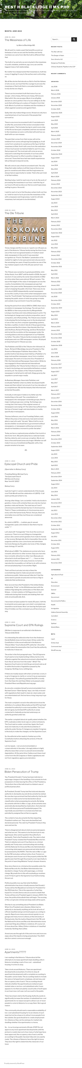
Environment (55, 586)
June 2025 (54, 120)
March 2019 (55, 323)
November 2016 (56, 405)
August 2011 (55, 548)
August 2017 (55, 371)
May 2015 (54, 461)
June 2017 (54, 379)
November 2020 (56, 293)
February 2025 (55, 135)
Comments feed (56, 646)
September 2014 (56, 480)
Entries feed (55, 643)
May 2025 (54, 124)
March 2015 (55, 469)
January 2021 (55, 285)
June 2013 (54, 514)
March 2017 (55, 390)
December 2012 (56, 518)
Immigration (55, 608)
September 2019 (56, 308)
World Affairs (55, 627)
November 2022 (56, 229)
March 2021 (55, 278)
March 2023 (55, 218)
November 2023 (56, 191)
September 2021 (56, 266)
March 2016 (55, 428)
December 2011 (56, 540)
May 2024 (54, 169)
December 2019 (56, 300)
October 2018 (55, 341)
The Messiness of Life (18, 40)
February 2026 (55, 94)
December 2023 (56, 188)
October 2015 (55, 443)
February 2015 (55, 473)
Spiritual (53, 623)
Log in (53, 639)
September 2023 (56, 195)
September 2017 (56, 368)
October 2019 (55, 304)
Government (55, 597)
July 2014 (54, 488)
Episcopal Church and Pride (21, 464)
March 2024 (55, 176)
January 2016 (55, 435)
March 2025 (55, 131)
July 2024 (54, 161)
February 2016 (55, 431)
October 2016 (55, 409)
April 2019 (54, 319)
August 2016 (55, 413)
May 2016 (54, 420)
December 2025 (56, 101)
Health (53, 604)
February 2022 (55, 251)
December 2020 (56, 289)
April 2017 (54, 386)
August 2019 (55, 311)
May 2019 (54, 315)
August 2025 (55, 116)
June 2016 (54, 416)
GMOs (53, 593)
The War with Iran (56, 52)
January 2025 (55, 139)
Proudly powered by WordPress (14, 1063)
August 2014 (55, 484)
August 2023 (55, 199)
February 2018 (55, 360)
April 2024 (54, 173)
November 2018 (56, 338)
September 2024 (56, 154)
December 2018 (56, 334)
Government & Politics (58, 601)
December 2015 (56, 439)
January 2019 (55, 330)
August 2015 (55, 450)
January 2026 (55, 98)
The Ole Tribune (14, 213)
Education (54, 582)
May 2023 (54, 210)
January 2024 (55, 184)
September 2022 (56, 233)
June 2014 (54, 491)
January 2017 (55, 398)
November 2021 (56, 259)
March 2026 (55, 90)
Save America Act (57, 59)
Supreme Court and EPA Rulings (24, 625)
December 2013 (56, 503)
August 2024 (55, 158)
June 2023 (54, 206)
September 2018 (56, 345)
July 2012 (54, 536)
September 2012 (56, 529)
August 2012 (55, 533)
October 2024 (55, 150)
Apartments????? (15, 952)
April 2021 (54, 274)
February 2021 (55, 281)
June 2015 (54, 458)
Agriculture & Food (57, 574)
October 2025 (55, 109)
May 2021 (54, 270)
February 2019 (55, 326)
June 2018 (54, 353)
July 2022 (54, 240)
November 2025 (56, 105)
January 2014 (55, 499)
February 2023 (55, 221)
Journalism (54, 616)
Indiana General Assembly (59, 612)
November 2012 (56, 521)
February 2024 (55, 180)
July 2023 (54, 203)
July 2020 (54, 296)
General (53, 590)
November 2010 (56, 563)
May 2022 (54, 248)
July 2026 (54, 86)
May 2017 (54, 383)
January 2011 (55, 559)
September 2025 (56, 113)
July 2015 (54, 454)
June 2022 (54, 244)
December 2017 (56, 364)
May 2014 (54, 495)
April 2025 (54, 128)
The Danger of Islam (57, 55)
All (52, 578)
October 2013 (55, 506)
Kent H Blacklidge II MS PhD (37, 7)
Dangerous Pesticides (58, 63)
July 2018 (54, 349)
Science (53, 620)
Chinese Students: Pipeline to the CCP (63, 67)
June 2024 (54, 165)
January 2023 (55, 225)
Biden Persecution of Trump (21, 771)
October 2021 (55, 263)
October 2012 (55, 525)
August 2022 (55, 236)
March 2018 (55, 356)
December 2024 (56, 143)
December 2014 (56, 476)
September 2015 (56, 446)
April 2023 (54, 214)
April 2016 (54, 424)
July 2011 (54, 551)
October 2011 (55, 544)
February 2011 (55, 555)
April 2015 (54, 465)
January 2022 (55, 255)
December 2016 (56, 401)
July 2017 (54, 375)
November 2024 (56, 146)
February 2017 (55, 394)
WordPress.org (56, 650)
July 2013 (54, 510)
